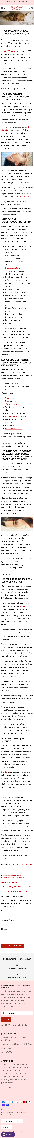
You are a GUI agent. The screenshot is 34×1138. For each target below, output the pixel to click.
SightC (4, 772)
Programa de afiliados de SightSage (16, 1044)
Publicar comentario (12, 946)
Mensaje (4, 929)
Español (5, 1127)
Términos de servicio (21, 1112)
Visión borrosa (11, 404)
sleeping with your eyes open (9, 882)
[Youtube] (13, 1025)
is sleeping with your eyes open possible (12, 877)
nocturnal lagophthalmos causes (10, 879)
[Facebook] (6, 1025)
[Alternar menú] (2, 8)
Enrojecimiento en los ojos (16, 416)
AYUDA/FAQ (7, 1052)
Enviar (6, 1019)
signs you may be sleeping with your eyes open (14, 881)
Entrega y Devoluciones (8, 1110)
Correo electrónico (7, 920)
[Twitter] (2, 1025)
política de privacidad (22, 1110)
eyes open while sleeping (14, 875)
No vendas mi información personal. (11, 1115)
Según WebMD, (8, 51)
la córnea (24, 606)
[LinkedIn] (26, 1025)
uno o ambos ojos (23, 197)
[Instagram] (9, 1025)
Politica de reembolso (7, 1112)
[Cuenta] (28, 8)
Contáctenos (6, 1048)
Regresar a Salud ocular (17, 891)
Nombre (4, 911)
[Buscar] (6, 8)
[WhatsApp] (23, 1025)
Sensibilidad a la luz (13, 428)
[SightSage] (17, 8)
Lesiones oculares (13, 268)
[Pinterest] (19, 1025)
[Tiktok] (16, 1025)
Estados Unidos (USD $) (11, 1121)
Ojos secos (9, 398)
